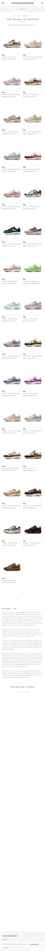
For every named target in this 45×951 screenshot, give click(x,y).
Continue (5, 948)
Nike (19, 15)
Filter (22, 9)
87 (31, 15)
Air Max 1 (25, 15)
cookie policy (35, 944)
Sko (14, 15)
